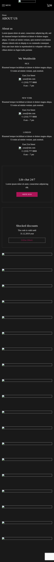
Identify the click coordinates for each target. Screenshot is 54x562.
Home (4, 15)
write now (27, 194)
